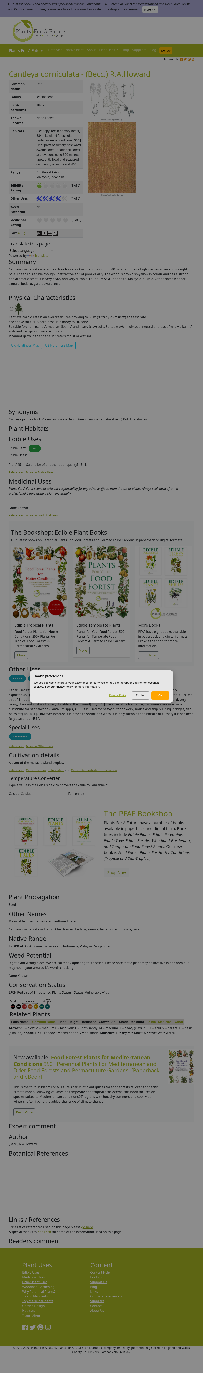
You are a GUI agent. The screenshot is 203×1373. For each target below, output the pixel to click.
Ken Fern (44, 1232)
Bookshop (97, 1277)
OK (160, 695)
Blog (152, 50)
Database (55, 50)
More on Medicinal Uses (42, 515)
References (16, 472)
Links (94, 1291)
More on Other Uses (39, 746)
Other (179, 1022)
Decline (140, 695)
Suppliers (139, 50)
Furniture (17, 678)
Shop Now (148, 655)
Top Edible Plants (35, 1296)
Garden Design (33, 1306)
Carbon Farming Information (45, 770)
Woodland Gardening (38, 1287)
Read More (24, 1112)
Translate (42, 255)
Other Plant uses (34, 1282)
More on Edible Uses (39, 472)
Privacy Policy (117, 695)
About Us (97, 1310)
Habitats (28, 1310)
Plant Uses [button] (107, 50)
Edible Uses (30, 1272)
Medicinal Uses (33, 1277)
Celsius (14, 793)
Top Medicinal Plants (37, 1301)
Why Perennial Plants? (38, 1291)
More (21, 655)
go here (87, 1227)
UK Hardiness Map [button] (25, 345)
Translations (31, 1315)
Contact (96, 1306)
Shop (125, 50)
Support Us (98, 1282)
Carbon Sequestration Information (94, 770)
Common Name (44, 1022)
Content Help (100, 1272)
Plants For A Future (26, 50)
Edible (151, 1022)
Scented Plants (20, 736)
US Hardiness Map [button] (59, 345)
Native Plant (75, 50)
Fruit (35, 448)
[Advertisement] (180, 147)
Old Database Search (106, 1296)
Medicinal (165, 1022)
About (91, 50)
